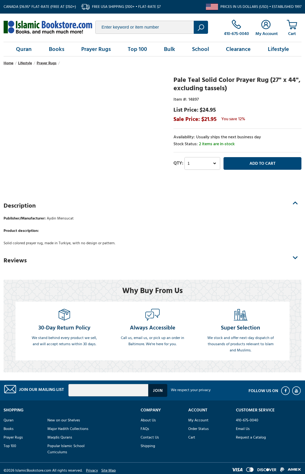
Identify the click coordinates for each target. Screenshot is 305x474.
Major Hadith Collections (67, 429)
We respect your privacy (191, 390)
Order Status (198, 429)
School (200, 49)
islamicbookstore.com (48, 27)
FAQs (145, 429)
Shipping (148, 446)
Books (56, 49)
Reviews (15, 260)
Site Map (108, 470)
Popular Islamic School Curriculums (66, 449)
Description (20, 206)
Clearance (238, 49)
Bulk (169, 49)
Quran (24, 49)
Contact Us (150, 437)
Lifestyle (278, 49)
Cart (191, 437)
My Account (198, 420)
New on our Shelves (63, 420)
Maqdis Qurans (59, 437)
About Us (148, 420)
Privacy (92, 470)
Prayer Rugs (96, 49)
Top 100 (137, 49)
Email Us (243, 429)
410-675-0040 (247, 420)
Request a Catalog (251, 437)
